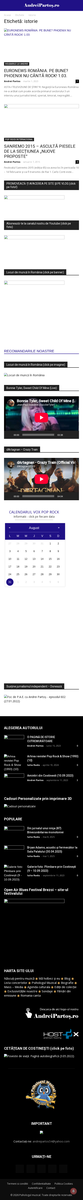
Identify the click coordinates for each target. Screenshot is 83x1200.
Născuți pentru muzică (19, 978)
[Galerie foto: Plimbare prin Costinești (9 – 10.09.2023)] (14, 873)
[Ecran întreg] (74, 435)
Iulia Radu (33, 764)
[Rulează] (9, 435)
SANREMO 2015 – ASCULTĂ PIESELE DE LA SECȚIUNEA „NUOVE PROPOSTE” (39, 151)
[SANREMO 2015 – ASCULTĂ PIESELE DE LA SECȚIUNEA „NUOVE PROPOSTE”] (41, 122)
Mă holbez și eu (49, 978)
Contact (50, 1188)
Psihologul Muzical (44, 983)
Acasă (7, 15)
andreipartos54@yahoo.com (51, 1141)
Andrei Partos (12, 81)
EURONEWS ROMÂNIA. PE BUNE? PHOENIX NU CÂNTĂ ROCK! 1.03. (36, 73)
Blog (67, 978)
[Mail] (41, 1169)
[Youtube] (63, 1169)
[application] (41, 417)
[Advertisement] (41, 632)
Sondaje (47, 991)
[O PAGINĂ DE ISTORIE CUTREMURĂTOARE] (14, 742)
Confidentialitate (41, 1183)
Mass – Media (13, 987)
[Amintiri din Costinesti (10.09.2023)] (14, 781)
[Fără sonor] (67, 435)
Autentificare (35, 1188)
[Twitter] (52, 1169)
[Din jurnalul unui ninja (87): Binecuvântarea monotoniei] (14, 833)
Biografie (67, 983)
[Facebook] (20, 1169)
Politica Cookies (64, 1183)
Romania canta (31, 995)
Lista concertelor (15, 983)
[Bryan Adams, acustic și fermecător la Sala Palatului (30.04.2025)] (14, 852)
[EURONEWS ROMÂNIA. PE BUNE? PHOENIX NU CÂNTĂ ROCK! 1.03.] (41, 47)
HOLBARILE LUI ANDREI (16, 63)
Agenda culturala (38, 987)
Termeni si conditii (17, 1183)
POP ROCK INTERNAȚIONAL (19, 139)
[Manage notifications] (73, 1191)
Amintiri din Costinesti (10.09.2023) (50, 775)
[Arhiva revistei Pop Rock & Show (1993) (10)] (14, 762)
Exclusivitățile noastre (22, 991)
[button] (77, 5)
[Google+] (31, 1169)
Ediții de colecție (65, 987)
